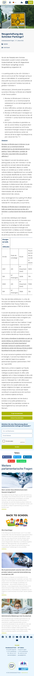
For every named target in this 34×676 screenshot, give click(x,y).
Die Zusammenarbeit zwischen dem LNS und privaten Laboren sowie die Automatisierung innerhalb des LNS (16, 572)
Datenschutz (25, 672)
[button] (7, 456)
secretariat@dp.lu (12, 655)
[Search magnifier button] (26, 2)
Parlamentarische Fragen (8, 40)
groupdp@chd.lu (22, 655)
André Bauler (6, 47)
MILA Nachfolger (7, 530)
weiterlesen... (4, 509)
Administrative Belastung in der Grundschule (16, 616)
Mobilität (5, 44)
